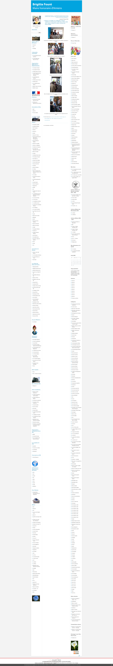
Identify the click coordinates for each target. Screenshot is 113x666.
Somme (73, 544)
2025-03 (73, 294)
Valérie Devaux (74, 156)
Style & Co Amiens (36, 586)
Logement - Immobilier (75, 459)
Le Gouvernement (36, 352)
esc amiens (35, 174)
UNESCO (34, 486)
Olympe (73, 135)
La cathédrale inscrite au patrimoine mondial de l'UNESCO (37, 194)
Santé (73, 530)
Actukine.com (74, 637)
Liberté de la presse (75, 455)
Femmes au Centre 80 (75, 393)
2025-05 (73, 291)
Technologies (74, 551)
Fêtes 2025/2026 (74, 395)
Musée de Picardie (36, 223)
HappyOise (34, 549)
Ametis (34, 133)
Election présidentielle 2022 (76, 377)
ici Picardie (34, 551)
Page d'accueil (65, 16)
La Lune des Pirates (36, 197)
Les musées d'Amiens (36, 209)
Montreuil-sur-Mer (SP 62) (37, 303)
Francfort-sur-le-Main (36, 447)
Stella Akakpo (74, 140)
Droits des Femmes (75, 369)
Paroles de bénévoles (75, 492)
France (73, 398)
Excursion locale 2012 (75, 388)
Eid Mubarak (74, 601)
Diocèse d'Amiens (36, 167)
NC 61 (73, 236)
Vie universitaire (74, 575)
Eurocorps (34, 408)
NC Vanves (74, 240)
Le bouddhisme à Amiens (37, 201)
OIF (33, 477)
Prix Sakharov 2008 (75, 508)
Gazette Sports (35, 182)
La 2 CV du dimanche (75, 433)
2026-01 (73, 284)
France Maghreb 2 (36, 544)
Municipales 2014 (74, 480)
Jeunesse (73, 423)
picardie (72, 274)
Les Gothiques (35, 207)
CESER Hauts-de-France (37, 71)
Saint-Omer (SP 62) (36, 307)
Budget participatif (75, 333)
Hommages (74, 412)
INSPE (34, 187)
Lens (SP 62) (35, 297)
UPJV (34, 241)
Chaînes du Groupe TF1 (37, 524)
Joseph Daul (74, 114)
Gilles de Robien (74, 95)
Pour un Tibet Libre (75, 501)
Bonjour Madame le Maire (76, 328)
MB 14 (73, 128)
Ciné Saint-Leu (35, 158)
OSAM (34, 227)
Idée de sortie (74, 413)
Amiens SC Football (36, 143)
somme (72, 270)
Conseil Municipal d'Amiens (76, 349)
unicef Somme (35, 235)
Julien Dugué (74, 117)
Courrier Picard (35, 531)
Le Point (73, 201)
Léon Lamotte (74, 121)
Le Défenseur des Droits (37, 350)
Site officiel (34, 259)
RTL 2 (34, 580)
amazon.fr (34, 131)
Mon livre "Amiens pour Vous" (76, 468)
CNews (34, 527)
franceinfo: (34, 546)
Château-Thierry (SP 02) (37, 285)
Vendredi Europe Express (76, 567)
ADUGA (34, 129)
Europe (73, 386)
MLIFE (34, 219)
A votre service (74, 306)
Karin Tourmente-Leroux (76, 119)
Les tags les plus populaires (66, 661)
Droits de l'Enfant (74, 366)
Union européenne (75, 563)
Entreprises (74, 384)
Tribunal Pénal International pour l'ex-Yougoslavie (36, 493)
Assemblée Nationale (36, 339)
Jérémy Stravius (74, 112)
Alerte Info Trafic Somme (76, 308)
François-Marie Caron (75, 90)
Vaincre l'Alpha (74, 565)
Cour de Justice (35, 406)
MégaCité (34, 217)
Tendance (73, 553)
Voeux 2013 (74, 585)
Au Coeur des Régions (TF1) (76, 76)
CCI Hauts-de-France (36, 69)
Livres (73, 457)
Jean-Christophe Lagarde (76, 104)
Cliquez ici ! (34, 385)
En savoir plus (77, 664)
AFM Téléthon (74, 58)
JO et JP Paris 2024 (75, 427)
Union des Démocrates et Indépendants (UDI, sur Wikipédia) (76, 149)
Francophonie (74, 400)
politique (75, 270)
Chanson (73, 336)
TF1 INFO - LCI (35, 588)
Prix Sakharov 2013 (75, 517)
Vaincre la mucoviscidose (76, 154)
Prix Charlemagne (74, 275)
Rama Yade (74, 138)
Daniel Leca (74, 83)
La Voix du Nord (35, 558)
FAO (33, 472)
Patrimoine (73, 494)
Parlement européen (36, 422)
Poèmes (73, 499)
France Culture (74, 197)
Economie (73, 374)
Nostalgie (34, 568)
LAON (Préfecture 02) (36, 295)
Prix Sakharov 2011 (75, 513)
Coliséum (34, 165)
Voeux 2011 (74, 582)
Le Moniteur (74, 214)
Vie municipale (74, 573)
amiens (76, 273)
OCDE (34, 475)
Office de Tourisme (36, 225)
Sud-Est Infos (74, 549)
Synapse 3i (34, 230)
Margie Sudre (74, 124)
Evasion (34, 536)
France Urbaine (35, 112)
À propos (36, 27)
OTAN (34, 484)
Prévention (73, 503)
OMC (34, 479)
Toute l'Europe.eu (35, 457)
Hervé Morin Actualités (75, 405)
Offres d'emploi (74, 485)
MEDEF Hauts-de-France (37, 86)
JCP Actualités (74, 415)
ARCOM (34, 508)
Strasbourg (34, 451)
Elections (73, 379)
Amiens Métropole (75, 316)
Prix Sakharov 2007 (75, 506)
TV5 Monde (35, 590)
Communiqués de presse (76, 344)
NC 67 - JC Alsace (75, 238)
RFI (33, 578)
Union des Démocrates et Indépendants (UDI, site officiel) (76, 145)
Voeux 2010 (74, 580)
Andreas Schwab (74, 63)
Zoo (33, 245)
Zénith (34, 243)
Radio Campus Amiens (36, 573)
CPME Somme (35, 81)
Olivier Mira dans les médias (76, 489)
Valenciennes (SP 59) (36, 314)
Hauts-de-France (74, 402)
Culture (73, 351)
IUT (33, 189)
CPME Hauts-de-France (37, 79)
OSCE (34, 482)
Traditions (73, 556)
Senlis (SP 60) (35, 310)
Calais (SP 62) (35, 282)
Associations (74, 321)
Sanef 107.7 (35, 582)
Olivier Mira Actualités (75, 487)
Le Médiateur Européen (36, 414)
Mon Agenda (74, 463)
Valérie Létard (74, 158)
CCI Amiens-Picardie (36, 67)
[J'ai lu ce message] (111, 664)
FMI (33, 474)
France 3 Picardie (36, 542)
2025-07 (73, 289)
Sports (73, 546)
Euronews (34, 532)
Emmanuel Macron (75, 85)
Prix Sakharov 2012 (75, 515)
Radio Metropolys (35, 575)
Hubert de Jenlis (74, 102)
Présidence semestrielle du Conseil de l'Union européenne (36, 425)
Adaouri (73, 626)
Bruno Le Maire (74, 81)
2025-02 (73, 296)
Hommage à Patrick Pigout (76, 410)
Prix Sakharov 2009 (75, 510)
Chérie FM (34, 525)
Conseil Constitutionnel (36, 341)
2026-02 (73, 282)
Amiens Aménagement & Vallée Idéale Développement (37, 137)
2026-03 (73, 280)
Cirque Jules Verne (36, 163)
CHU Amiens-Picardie (36, 156)
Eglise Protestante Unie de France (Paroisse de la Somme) (37, 171)
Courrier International (36, 529)
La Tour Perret (35, 199)
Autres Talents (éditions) (76, 78)
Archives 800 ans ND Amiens (76, 65)
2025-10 (73, 287)
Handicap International (75, 99)
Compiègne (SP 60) (36, 290)
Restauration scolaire (75, 528)
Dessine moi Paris (75, 354)
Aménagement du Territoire (76, 313)
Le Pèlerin (34, 563)
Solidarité (73, 542)
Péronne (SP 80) (35, 305)
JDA (33, 46)
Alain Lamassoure (75, 62)
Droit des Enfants (74, 364)
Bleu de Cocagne (35, 151)
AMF (33, 109)
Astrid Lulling (74, 74)
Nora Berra (73, 133)
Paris (34, 371)
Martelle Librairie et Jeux (76, 126)
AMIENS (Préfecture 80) (37, 268)
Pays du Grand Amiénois (76, 496)
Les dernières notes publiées (56, 661)
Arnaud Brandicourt (75, 67)
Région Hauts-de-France (76, 520)
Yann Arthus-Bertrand (75, 163)
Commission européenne (37, 400)
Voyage (73, 589)
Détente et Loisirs (74, 356)
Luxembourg (35, 449)
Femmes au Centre (75, 391)
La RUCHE (73, 435)
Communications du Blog (76, 343)
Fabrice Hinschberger (75, 88)
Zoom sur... (74, 592)
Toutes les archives (75, 298)
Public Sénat (35, 571)
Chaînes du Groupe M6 (36, 522)
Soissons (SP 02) (35, 312)
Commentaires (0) (47, 120)
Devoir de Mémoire (75, 358)
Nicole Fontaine (74, 131)
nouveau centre (77, 274)
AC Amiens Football (36, 124)
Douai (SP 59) (35, 292)
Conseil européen (35, 404)
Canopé (34, 153)
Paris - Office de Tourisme (37, 373)
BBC (72, 224)
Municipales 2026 (74, 482)
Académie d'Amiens (36, 126)
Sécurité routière (74, 535)
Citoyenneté (74, 338)
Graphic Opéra (74, 97)
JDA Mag (34, 48)
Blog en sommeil (74, 603)
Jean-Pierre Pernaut (75, 110)
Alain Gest (73, 60)
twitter (78, 273)
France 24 (34, 538)
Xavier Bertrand (74, 161)
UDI (72, 560)
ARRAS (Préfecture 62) (36, 270)
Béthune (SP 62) (35, 277)
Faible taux (73, 607)
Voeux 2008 (74, 578)
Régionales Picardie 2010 (76, 522)
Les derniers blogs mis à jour (47, 661)
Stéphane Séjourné (75, 142)
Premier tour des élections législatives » (62, 17)
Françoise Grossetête (75, 92)
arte (33, 510)
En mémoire (74, 381)
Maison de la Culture (36, 215)
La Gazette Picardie (36, 556)
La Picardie (34, 321)
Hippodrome (35, 185)
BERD (34, 434)
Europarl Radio (35, 410)
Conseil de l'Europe (36, 436)
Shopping (73, 537)
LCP (33, 560)
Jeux (73, 425)
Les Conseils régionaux (36, 358)
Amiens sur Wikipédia (36, 145)
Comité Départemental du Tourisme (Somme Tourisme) (37, 74)
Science (73, 532)
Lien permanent (59, 118)
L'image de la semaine (75, 431)
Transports (73, 558)
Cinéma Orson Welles (36, 160)
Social (73, 539)
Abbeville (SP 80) (35, 266)
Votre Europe (74, 587)
